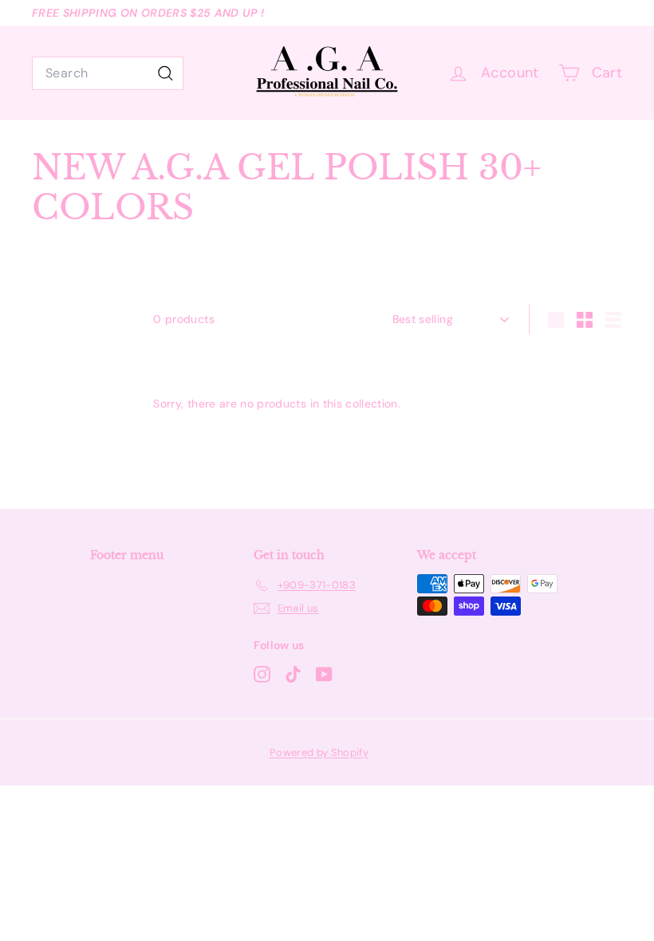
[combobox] (107, 73)
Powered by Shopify (319, 752)
